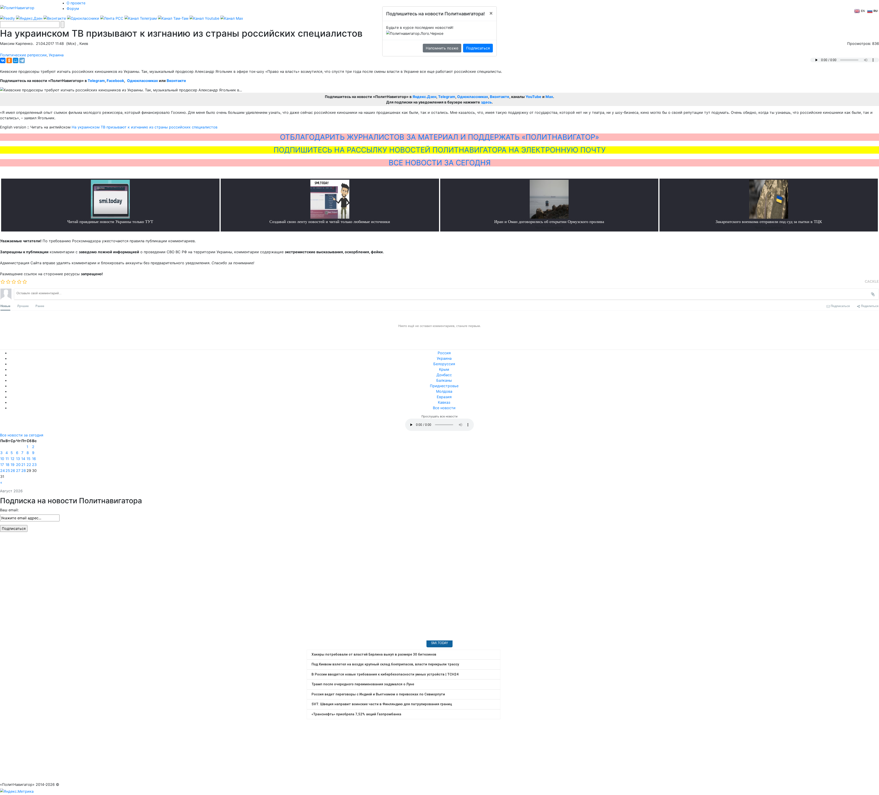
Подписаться (478, 48)
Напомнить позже (442, 48)
